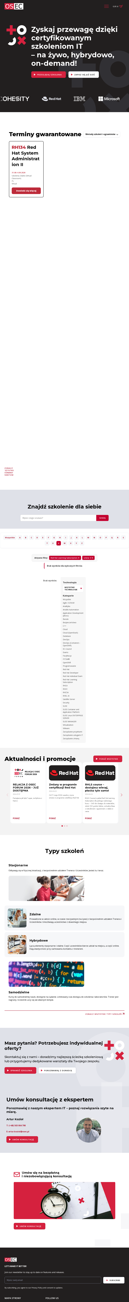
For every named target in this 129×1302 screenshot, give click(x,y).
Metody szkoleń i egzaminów (100, 134)
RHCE (65, 689)
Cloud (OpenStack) (70, 632)
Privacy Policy (37, 1288)
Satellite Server (69, 699)
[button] (121, 794)
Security (66, 702)
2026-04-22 (89, 794)
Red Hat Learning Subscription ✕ (65, 558)
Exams (65, 652)
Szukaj (102, 518)
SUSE (65, 706)
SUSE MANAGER (69, 721)
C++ (64, 626)
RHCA (65, 685)
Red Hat (66, 669)
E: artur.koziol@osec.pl (17, 1131)
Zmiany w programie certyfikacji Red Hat (63, 786)
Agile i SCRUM (68, 603)
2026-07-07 (16, 794)
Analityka (66, 606)
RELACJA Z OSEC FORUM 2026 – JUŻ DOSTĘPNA (26, 787)
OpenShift (67, 662)
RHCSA (66, 692)
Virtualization (68, 725)
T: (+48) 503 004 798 (16, 1125)
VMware (66, 728)
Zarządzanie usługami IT (73, 735)
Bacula (65, 619)
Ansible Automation (71, 609)
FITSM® (66, 659)
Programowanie (69, 666)
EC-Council (67, 649)
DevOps (66, 639)
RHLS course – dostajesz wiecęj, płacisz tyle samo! (97, 787)
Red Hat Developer (70, 673)
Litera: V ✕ (88, 558)
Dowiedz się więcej (26, 190)
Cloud (65, 629)
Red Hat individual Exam (72, 676)
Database (67, 636)
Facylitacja (67, 656)
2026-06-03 (53, 791)
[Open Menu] (106, 6)
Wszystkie (10, 537)
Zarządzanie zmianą (71, 738)
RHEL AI (66, 696)
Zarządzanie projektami (72, 732)
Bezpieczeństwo (69, 622)
